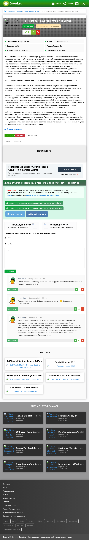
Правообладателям (11, 509)
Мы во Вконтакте (38, 214)
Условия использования (13, 512)
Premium (49, 521)
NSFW (39, 521)
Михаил (21, 317)
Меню (58, 3)
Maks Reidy (22, 298)
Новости (6, 502)
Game (14, 521)
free (6, 521)
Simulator (61, 521)
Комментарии (9, 498)
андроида (8, 525)
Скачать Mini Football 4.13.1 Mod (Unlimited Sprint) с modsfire (35, 208)
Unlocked (73, 521)
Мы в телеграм (16, 214)
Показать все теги (12, 529)
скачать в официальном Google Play (42, 195)
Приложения (8, 491)
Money (30, 521)
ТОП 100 (6, 495)
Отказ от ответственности (14, 516)
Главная (6, 484)
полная (30, 525)
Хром (9, 195)
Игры (5, 487)
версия (20, 525)
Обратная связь (9, 505)
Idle (22, 521)
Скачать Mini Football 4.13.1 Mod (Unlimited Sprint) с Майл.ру (35, 203)
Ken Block (22, 278)
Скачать (29, 26)
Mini (8, 141)
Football (17, 141)
